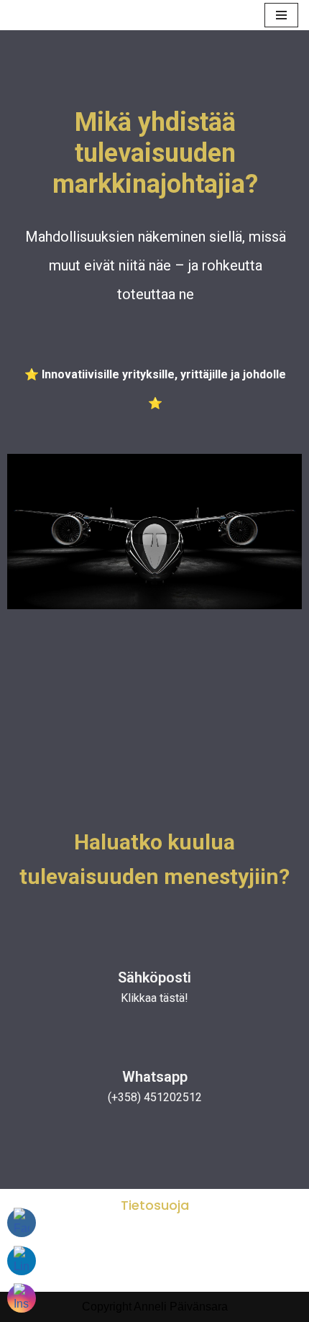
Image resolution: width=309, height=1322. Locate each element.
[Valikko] (281, 15)
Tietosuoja (155, 1205)
